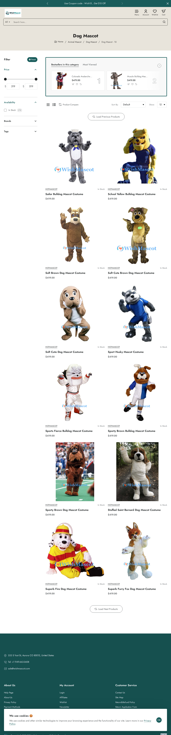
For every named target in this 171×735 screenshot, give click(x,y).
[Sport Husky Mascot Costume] (137, 313)
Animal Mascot (74, 42)
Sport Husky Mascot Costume (126, 352)
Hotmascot (51, 189)
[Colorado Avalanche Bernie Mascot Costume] (61, 80)
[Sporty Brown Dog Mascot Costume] (75, 471)
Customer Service (126, 685)
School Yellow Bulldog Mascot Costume (131, 194)
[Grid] (48, 104)
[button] (47, 3)
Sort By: (115, 104)
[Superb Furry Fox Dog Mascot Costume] (137, 550)
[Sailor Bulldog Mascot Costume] (75, 155)
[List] (54, 104)
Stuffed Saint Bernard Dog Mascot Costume (134, 510)
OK (159, 720)
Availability (9, 102)
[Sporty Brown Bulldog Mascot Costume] (137, 392)
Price (6, 69)
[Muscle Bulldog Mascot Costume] (116, 80)
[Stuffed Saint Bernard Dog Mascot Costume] (137, 471)
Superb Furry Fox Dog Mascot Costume (132, 589)
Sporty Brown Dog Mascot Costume (67, 510)
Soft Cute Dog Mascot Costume (64, 352)
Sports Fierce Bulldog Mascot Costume (69, 431)
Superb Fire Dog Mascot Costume (66, 589)
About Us (9, 685)
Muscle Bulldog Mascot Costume (137, 76)
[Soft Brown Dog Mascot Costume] (75, 234)
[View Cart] (163, 12)
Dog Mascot (91, 42)
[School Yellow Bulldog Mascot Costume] (137, 155)
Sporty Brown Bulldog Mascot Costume (131, 431)
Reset (33, 59)
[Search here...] (164, 22)
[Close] (168, 4)
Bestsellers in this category (65, 64)
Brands (7, 121)
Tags (6, 131)
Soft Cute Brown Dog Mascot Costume (131, 273)
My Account (67, 685)
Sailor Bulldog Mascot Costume (64, 194)
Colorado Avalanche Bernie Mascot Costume (82, 76)
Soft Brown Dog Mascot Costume (65, 273)
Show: (152, 104)
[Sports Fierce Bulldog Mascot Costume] (75, 392)
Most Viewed (90, 64)
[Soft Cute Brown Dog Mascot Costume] (137, 234)
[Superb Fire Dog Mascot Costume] (75, 550)
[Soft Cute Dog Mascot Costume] (75, 313)
